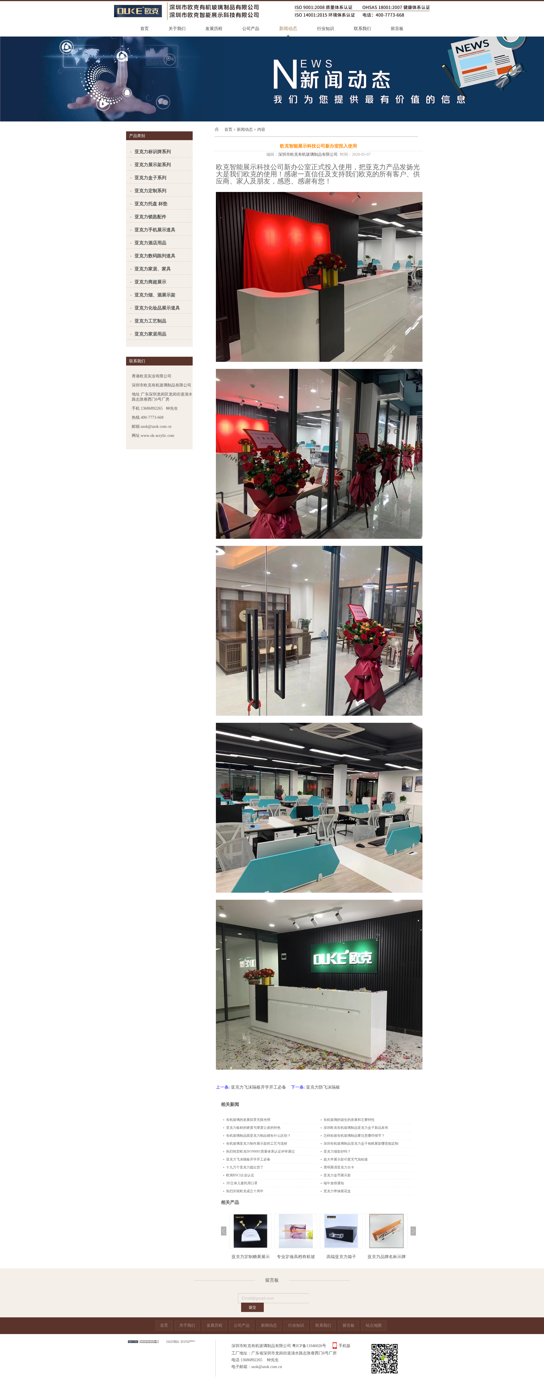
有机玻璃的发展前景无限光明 (248, 1120)
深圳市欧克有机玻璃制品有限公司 (308, 154)
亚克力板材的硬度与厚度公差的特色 (253, 1128)
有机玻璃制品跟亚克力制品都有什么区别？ (258, 1136)
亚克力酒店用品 (150, 242)
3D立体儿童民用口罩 (242, 1183)
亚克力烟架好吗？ (337, 1151)
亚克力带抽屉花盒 (337, 1191)
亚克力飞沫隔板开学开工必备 (258, 1087)
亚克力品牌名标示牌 (341, 1257)
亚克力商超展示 (150, 281)
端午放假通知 (334, 1183)
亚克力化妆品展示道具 (157, 307)
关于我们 (177, 28)
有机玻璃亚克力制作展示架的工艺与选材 (256, 1143)
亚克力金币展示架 (337, 1175)
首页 (144, 28)
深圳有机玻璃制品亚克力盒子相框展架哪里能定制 (361, 1143)
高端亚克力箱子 (296, 1257)
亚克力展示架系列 (153, 164)
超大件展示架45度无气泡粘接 (346, 1159)
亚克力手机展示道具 (155, 229)
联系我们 (362, 28)
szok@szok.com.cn (266, 1367)
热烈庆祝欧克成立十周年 (245, 1191)
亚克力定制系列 (150, 190)
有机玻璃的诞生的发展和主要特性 (349, 1120)
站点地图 (374, 1325)
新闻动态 (288, 28)
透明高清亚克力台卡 (339, 1167)
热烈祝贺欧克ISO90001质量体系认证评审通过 (260, 1151)
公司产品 (250, 28)
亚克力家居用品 (150, 334)
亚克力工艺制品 (150, 321)
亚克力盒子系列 (150, 177)
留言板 (397, 28)
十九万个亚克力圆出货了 (245, 1167)
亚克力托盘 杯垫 (151, 203)
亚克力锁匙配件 (150, 216)
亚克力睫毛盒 (386, 1257)
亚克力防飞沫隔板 (323, 1087)
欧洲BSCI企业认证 (240, 1175)
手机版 (344, 1346)
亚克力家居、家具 (153, 268)
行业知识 (325, 28)
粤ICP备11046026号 (309, 1346)
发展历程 (213, 28)
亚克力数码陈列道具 (155, 255)
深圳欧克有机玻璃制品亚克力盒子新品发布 (356, 1128)
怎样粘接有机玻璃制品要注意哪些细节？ (354, 1136)
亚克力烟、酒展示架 (155, 294)
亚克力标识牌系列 (153, 151)
